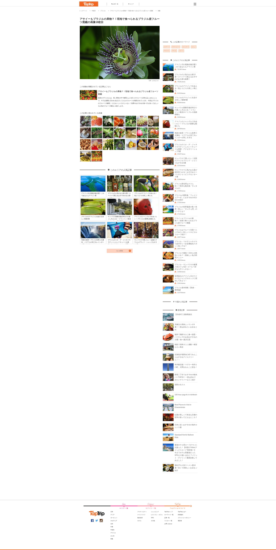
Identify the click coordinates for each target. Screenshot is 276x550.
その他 (153, 521)
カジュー (193, 46)
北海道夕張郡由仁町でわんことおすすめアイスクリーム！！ (186, 357)
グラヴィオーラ (176, 46)
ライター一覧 (168, 521)
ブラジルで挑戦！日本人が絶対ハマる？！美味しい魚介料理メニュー (186, 255)
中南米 (94, 11)
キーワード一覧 (168, 514)
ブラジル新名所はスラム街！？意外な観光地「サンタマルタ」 (186, 186)
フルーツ (181, 50)
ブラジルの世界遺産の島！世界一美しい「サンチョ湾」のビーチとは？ (186, 209)
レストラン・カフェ (157, 514)
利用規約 (180, 514)
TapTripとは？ (182, 511)
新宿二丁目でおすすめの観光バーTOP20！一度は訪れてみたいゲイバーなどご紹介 (186, 377)
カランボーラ (185, 46)
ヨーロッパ (114, 517)
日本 (112, 511)
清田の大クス (180, 385)
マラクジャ (166, 50)
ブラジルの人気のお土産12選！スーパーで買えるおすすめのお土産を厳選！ (186, 77)
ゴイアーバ (166, 46)
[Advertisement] (180, 27)
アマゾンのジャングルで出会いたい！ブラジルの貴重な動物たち (186, 124)
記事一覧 (115, 4)
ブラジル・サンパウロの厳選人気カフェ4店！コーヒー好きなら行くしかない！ (186, 267)
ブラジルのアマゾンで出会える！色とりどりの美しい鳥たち (186, 88)
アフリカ (113, 533)
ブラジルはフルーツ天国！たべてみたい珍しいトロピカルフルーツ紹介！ (186, 232)
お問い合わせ (168, 524)
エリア (132, 4)
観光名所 (140, 517)
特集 (112, 539)
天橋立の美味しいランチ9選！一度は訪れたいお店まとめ (186, 327)
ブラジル (103, 11)
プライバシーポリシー (184, 517)
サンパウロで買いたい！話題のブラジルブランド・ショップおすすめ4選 (186, 160)
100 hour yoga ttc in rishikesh (186, 395)
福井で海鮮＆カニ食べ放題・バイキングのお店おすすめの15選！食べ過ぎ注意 (186, 337)
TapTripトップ (168, 511)
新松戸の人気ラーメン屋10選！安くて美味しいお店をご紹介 (186, 467)
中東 (112, 527)
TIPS (152, 517)
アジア (112, 514)
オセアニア (114, 521)
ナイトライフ (141, 514)
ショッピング (155, 511)
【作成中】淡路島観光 (183, 314)
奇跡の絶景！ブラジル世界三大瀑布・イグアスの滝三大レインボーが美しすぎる (186, 135)
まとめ (112, 536)
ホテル (139, 521)
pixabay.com (155, 80)
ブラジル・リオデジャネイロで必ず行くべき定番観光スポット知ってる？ (186, 244)
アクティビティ (142, 511)
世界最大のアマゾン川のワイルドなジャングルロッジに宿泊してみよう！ (186, 278)
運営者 (180, 521)
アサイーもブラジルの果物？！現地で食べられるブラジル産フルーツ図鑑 (131, 11)
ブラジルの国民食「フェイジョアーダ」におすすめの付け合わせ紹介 (186, 197)
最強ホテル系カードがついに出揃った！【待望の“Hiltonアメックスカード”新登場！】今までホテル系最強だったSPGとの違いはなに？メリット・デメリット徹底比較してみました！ (186, 452)
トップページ (83, 11)
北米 (112, 524)
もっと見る (119, 251)
